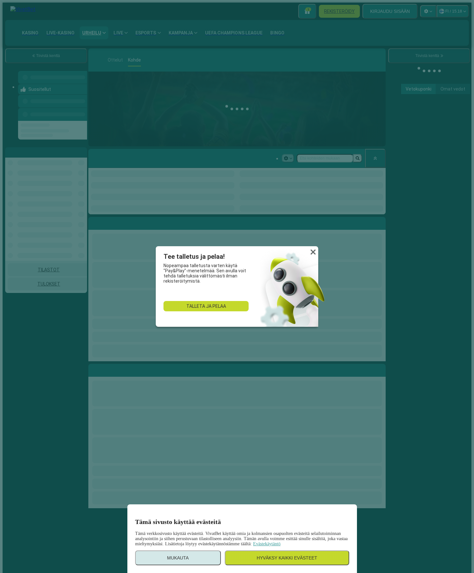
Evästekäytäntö (267, 543)
